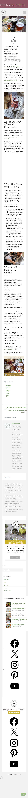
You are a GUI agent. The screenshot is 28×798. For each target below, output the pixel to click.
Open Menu (24, 12)
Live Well (6, 585)
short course (12, 61)
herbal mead (7, 60)
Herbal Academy (13, 56)
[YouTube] (14, 690)
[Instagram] (14, 669)
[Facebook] (14, 648)
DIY (5, 582)
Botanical (6, 579)
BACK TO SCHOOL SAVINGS (18, 4)
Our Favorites (7, 590)
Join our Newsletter (14, 712)
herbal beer (10, 58)
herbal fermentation (10, 58)
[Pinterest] (14, 680)
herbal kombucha (15, 59)
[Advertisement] (14, 169)
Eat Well (6, 588)
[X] (14, 659)
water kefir (19, 61)
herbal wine (14, 60)
